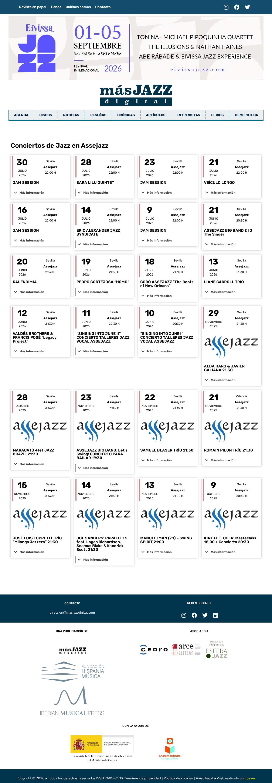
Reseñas (98, 115)
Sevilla (50, 161)
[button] (40, 192)
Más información (32, 192)
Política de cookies (179, 778)
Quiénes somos (78, 7)
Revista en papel (32, 7)
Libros (217, 115)
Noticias (71, 115)
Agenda (21, 115)
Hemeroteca (246, 115)
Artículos (156, 115)
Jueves (250, 778)
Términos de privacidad (143, 778)
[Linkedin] (215, 615)
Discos (45, 115)
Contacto (103, 7)
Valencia (241, 396)
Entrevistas (188, 115)
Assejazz (50, 167)
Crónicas (126, 115)
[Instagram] (226, 7)
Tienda (55, 7)
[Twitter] (247, 7)
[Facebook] (236, 7)
